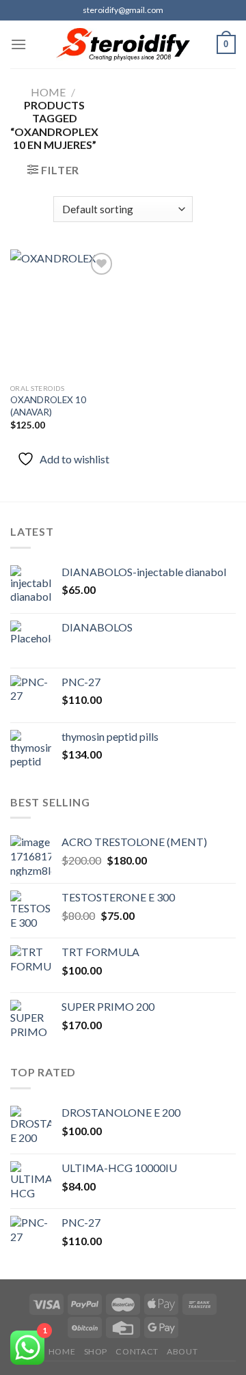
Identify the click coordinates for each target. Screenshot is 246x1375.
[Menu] (18, 44)
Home (48, 91)
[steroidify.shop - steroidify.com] (123, 44)
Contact (136, 1351)
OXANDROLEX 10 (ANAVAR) (48, 406)
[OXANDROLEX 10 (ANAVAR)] (63, 313)
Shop (95, 1351)
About (182, 1351)
